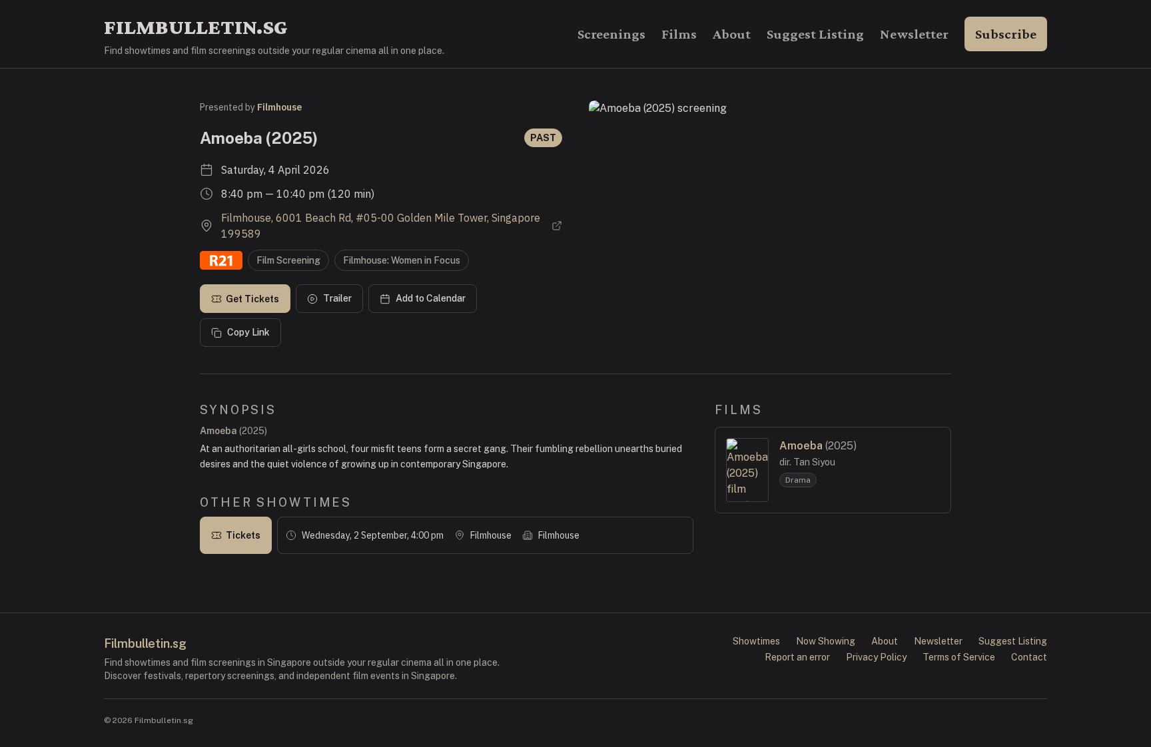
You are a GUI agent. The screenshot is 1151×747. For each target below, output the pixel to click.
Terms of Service (959, 657)
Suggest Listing (815, 34)
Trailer (337, 298)
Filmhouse (279, 107)
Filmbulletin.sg (196, 27)
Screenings (611, 34)
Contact (1029, 657)
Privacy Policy (876, 657)
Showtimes (756, 641)
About (732, 34)
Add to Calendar (431, 298)
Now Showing (825, 641)
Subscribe (1005, 34)
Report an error (797, 657)
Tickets (243, 535)
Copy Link (248, 332)
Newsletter (914, 34)
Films (679, 34)
